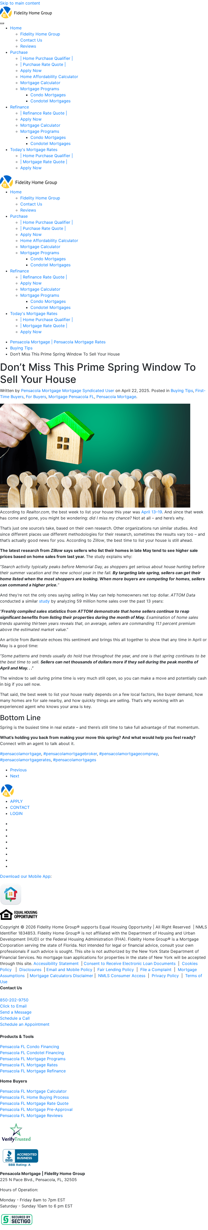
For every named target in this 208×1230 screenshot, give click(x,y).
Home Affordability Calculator (49, 76)
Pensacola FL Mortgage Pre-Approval (36, 1109)
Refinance (19, 106)
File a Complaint (156, 969)
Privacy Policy (165, 975)
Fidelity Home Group (40, 33)
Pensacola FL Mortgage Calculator (33, 1091)
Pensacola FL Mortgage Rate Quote (34, 1103)
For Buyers (36, 396)
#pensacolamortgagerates (25, 759)
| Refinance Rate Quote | (43, 113)
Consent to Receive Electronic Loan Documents (130, 963)
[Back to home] (26, 11)
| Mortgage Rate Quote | (43, 161)
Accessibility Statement (56, 963)
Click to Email (13, 1006)
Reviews (28, 46)
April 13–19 (151, 511)
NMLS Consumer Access (121, 975)
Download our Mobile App (25, 876)
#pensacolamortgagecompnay (128, 753)
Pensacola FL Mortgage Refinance (33, 1070)
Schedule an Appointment (24, 1024)
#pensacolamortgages (74, 759)
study (44, 601)
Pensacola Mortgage (116, 396)
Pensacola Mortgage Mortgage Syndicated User (67, 390)
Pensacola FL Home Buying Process (34, 1097)
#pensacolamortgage (20, 753)
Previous (18, 769)
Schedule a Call (15, 1018)
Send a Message (15, 1012)
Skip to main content (20, 3)
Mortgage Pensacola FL (71, 396)
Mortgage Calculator (40, 82)
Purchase (19, 52)
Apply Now (31, 70)
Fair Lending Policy (115, 969)
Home (16, 27)
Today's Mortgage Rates (33, 149)
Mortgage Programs (39, 88)
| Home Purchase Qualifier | (46, 58)
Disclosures (30, 969)
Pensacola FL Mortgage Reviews (31, 1115)
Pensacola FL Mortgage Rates (29, 1064)
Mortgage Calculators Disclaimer (61, 975)
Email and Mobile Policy (69, 969)
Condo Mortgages (48, 94)
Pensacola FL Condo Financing (29, 1046)
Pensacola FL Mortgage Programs (32, 1058)
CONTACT (20, 807)
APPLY (16, 801)
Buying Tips (182, 390)
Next (14, 775)
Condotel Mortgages (50, 100)
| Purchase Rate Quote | (43, 64)
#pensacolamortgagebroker (70, 753)
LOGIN (16, 813)
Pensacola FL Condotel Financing (32, 1052)
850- (14, 999)
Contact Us (31, 40)
